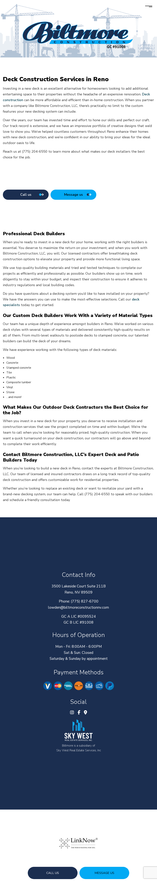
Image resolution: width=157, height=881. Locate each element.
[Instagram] (72, 713)
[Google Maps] (85, 713)
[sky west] (78, 730)
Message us (104, 873)
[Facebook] (79, 713)
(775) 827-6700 (84, 601)
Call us (52, 873)
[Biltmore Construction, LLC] (78, 34)
